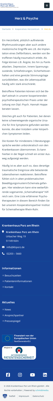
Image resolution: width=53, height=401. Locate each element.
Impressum (24, 396)
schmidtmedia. (42, 390)
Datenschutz (38, 396)
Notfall (12, 396)
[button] (5, 396)
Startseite (6, 29)
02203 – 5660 (14, 253)
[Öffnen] (47, 5)
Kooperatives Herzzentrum (27, 29)
